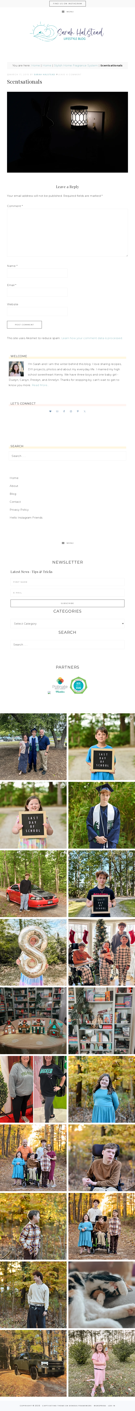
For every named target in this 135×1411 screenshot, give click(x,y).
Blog (13, 493)
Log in (111, 1406)
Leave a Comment (69, 74)
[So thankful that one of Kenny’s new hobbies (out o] (33, 1363)
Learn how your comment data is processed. (92, 338)
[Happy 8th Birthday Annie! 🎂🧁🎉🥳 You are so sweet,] (33, 952)
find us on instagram (67, 3)
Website (12, 304)
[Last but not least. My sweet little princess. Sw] (101, 1089)
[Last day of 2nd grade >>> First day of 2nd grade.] (33, 815)
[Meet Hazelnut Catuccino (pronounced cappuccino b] (101, 1294)
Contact (15, 501)
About (14, 486)
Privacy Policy (19, 509)
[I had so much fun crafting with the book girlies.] (33, 1020)
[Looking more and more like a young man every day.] (101, 1157)
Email (11, 285)
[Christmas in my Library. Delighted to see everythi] (101, 1020)
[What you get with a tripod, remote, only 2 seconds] (33, 1157)
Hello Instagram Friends (26, 517)
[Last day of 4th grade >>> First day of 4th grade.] (101, 746)
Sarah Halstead (67, 33)
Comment (15, 206)
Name (12, 266)
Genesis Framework (80, 1406)
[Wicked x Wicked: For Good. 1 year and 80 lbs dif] (33, 1089)
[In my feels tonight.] (101, 815)
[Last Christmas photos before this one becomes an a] (33, 1294)
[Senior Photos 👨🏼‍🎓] (33, 883)
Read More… (40, 385)
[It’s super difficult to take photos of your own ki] (101, 1226)
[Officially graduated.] (33, 746)
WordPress (100, 1406)
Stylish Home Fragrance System (76, 65)
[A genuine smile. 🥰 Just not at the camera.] (33, 1226)
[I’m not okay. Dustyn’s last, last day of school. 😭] (101, 883)
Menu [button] (70, 12)
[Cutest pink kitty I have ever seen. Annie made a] (101, 1363)
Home (35, 65)
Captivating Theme (53, 1406)
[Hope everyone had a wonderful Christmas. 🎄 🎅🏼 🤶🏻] (101, 952)
